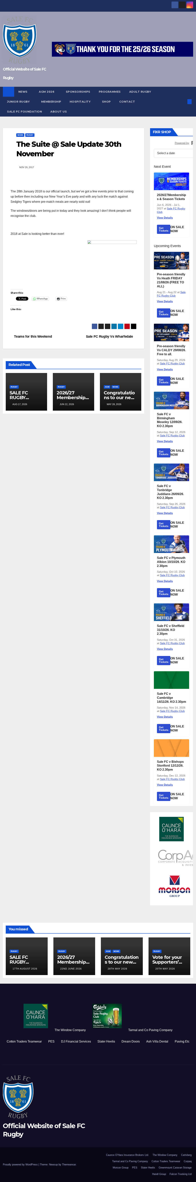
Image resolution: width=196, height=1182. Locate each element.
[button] (183, 101)
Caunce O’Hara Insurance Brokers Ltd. (127, 1155)
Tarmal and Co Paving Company (150, 1030)
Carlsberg (186, 1155)
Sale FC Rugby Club (172, 363)
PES (51, 1041)
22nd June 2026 (71, 968)
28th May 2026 (117, 968)
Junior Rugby (19, 101)
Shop (106, 101)
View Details (165, 217)
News (23, 91)
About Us (58, 111)
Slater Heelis (106, 1041)
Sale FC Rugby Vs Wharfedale (110, 336)
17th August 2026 (25, 968)
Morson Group (120, 1167)
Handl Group (159, 1174)
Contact (127, 101)
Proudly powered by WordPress (20, 1164)
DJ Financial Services (76, 1041)
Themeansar (69, 1164)
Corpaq (188, 1161)
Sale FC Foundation (24, 111)
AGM (107, 387)
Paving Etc (182, 1041)
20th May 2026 (165, 968)
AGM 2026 (47, 91)
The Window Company (70, 1030)
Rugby (29, 135)
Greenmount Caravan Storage (175, 1167)
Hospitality (80, 101)
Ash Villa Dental (157, 1041)
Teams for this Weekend (32, 336)
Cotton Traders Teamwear (24, 1041)
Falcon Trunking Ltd (181, 1174)
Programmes (110, 91)
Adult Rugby (140, 91)
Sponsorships (78, 91)
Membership (51, 101)
